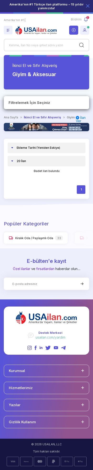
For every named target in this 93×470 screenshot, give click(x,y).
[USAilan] (37, 30)
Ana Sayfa (11, 117)
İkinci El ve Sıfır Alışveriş (34, 65)
